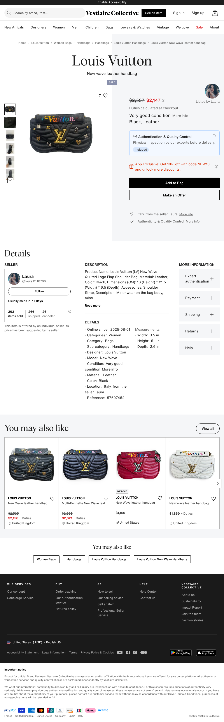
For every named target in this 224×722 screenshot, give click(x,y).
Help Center (148, 591)
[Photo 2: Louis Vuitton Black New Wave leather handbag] (10, 122)
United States (44, 716)
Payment (192, 297)
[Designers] (49, 27)
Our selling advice (110, 598)
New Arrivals (14, 27)
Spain (72, 716)
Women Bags (63, 43)
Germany (60, 716)
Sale (199, 27)
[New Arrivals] (27, 27)
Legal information (53, 652)
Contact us (147, 598)
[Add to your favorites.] (52, 498)
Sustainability (191, 601)
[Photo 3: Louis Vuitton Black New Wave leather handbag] (10, 135)
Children (92, 27)
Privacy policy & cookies (97, 652)
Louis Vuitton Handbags (130, 43)
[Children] (102, 27)
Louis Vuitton (40, 43)
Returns (191, 331)
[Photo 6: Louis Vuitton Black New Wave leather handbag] (10, 175)
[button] (215, 13)
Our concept (16, 591)
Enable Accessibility (112, 2)
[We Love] (192, 27)
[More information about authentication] (214, 135)
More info (180, 115)
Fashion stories (192, 620)
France (8, 716)
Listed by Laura (208, 101)
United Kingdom (24, 716)
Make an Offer (174, 195)
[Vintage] (172, 27)
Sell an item (153, 13)
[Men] (82, 27)
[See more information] (217, 166)
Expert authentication (197, 278)
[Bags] (117, 27)
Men (75, 27)
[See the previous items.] (10, 103)
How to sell (105, 591)
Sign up (198, 13)
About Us (217, 27)
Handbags (83, 43)
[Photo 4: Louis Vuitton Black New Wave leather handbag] (10, 148)
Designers (38, 27)
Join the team (191, 614)
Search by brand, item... (31, 13)
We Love (182, 27)
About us (188, 595)
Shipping (192, 314)
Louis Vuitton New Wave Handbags (162, 559)
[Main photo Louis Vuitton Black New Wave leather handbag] (10, 109)
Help (189, 347)
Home (22, 43)
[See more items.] (10, 180)
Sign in (179, 13)
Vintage (163, 27)
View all (207, 428)
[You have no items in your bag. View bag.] (215, 13)
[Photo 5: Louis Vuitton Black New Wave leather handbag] (10, 162)
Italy (80, 716)
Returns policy (66, 609)
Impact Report (192, 607)
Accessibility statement (22, 652)
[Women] (68, 27)
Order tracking (66, 591)
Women (59, 27)
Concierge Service (20, 598)
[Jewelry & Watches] (153, 27)
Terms (73, 652)
